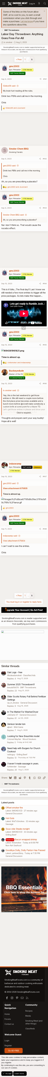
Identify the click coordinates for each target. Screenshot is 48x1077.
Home (7, 1014)
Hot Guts (10, 818)
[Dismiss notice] (44, 11)
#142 (45, 159)
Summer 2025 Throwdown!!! (21, 684)
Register (8, 1045)
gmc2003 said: (9, 165)
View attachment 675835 (15, 488)
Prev (20, 59)
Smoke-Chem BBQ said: (13, 215)
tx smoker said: (9, 390)
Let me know (27, 21)
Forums (8, 1019)
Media (28, 1016)
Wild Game (18, 727)
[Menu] (4, 3)
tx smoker (8, 42)
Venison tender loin (16, 724)
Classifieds (30, 1028)
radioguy (11, 754)
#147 (45, 476)
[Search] (44, 3)
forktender (12, 766)
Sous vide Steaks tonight (18, 829)
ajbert (9, 727)
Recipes (29, 1011)
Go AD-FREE (13, 1050)
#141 (45, 79)
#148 (45, 529)
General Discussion (28, 703)
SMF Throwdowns (28, 687)
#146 (45, 383)
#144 (45, 283)
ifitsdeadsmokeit (14, 675)
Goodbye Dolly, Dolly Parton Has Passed (25, 850)
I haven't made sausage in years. (23, 763)
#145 (45, 345)
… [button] (28, 59)
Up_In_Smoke (13, 703)
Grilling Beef (22, 754)
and (15, 108)
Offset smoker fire (14, 807)
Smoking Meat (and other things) (33, 1022)
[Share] (40, 79)
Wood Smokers (29, 739)
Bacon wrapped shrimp (26, 839)
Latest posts (7, 802)
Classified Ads (29, 675)
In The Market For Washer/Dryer (22, 711)
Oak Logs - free (14, 672)
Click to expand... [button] (24, 413)
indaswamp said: (10, 536)
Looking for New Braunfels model (23, 736)
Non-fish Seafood (13, 845)
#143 (45, 208)
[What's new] (39, 3)
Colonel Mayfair (14, 739)
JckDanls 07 (12, 715)
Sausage (22, 766)
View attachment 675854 (14, 541)
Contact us (9, 1024)
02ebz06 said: (9, 86)
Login (7, 1040)
